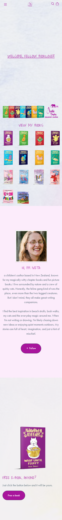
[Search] (52, 3)
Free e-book (14, 495)
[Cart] (58, 3)
